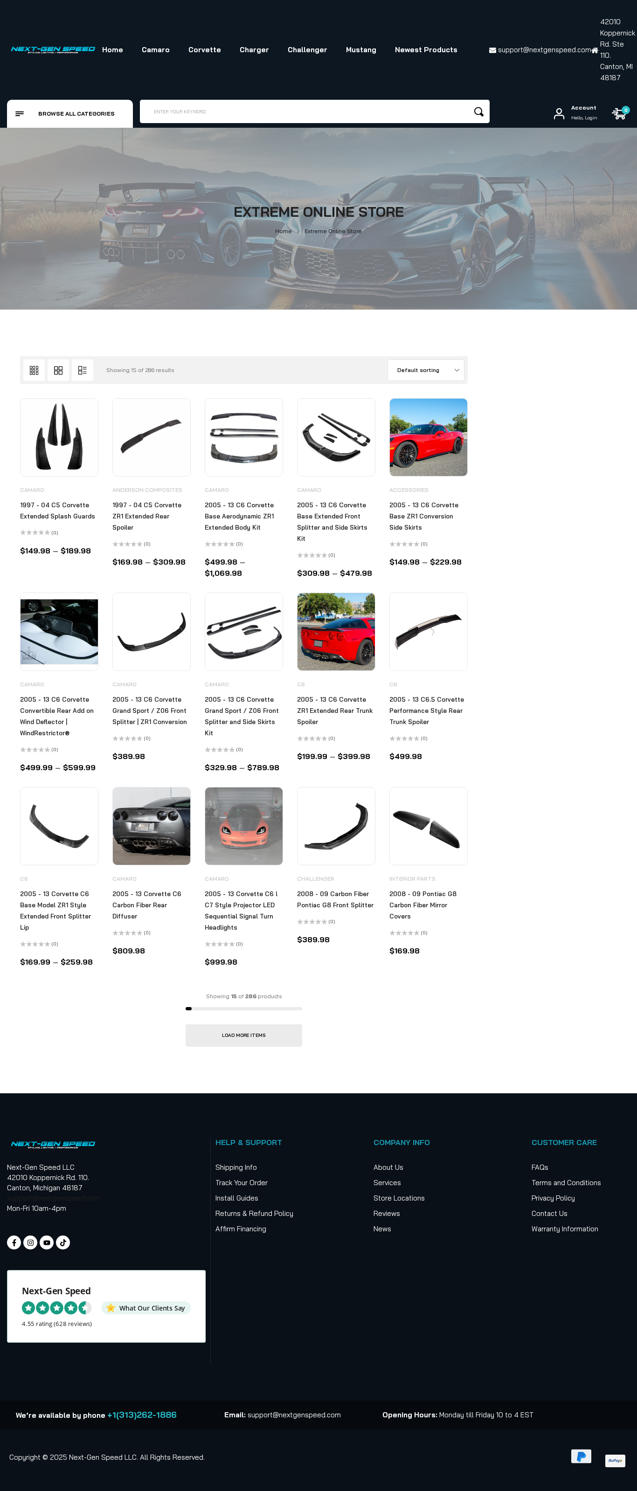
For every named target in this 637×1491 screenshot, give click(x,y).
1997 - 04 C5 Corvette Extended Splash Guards (57, 510)
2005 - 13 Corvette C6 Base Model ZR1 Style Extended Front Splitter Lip (55, 910)
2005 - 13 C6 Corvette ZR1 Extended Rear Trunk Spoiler (335, 710)
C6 (301, 684)
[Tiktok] (63, 1242)
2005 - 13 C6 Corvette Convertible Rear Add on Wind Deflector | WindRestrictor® (57, 716)
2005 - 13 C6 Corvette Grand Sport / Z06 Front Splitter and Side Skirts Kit (242, 716)
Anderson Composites (147, 489)
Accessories (409, 489)
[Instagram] (30, 1242)
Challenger (315, 878)
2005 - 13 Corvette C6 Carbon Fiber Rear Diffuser (146, 905)
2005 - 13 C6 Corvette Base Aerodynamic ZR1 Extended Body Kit (239, 516)
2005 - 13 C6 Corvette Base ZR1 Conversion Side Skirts (423, 516)
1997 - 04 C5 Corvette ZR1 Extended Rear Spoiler (146, 516)
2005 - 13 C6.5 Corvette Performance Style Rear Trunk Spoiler (426, 710)
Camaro (32, 489)
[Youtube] (47, 1242)
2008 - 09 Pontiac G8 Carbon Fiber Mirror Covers (423, 905)
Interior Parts (412, 878)
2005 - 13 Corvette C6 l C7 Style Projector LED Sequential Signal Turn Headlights (241, 910)
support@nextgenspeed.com (53, 1198)
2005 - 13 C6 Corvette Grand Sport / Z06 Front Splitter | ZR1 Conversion (149, 710)
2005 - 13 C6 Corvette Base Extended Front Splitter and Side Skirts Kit (332, 521)
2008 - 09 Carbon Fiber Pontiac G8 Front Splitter (335, 899)
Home (283, 231)
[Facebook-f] (14, 1242)
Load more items (244, 1035)
